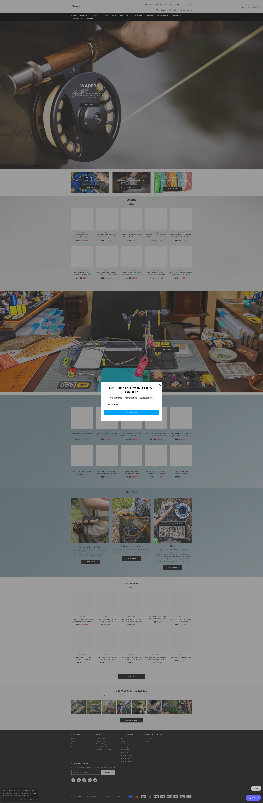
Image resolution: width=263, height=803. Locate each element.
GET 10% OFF (131, 412)
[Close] (159, 384)
